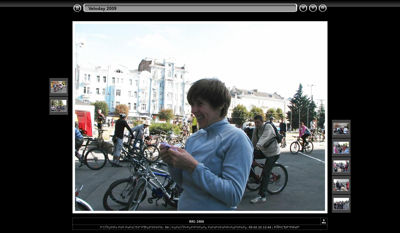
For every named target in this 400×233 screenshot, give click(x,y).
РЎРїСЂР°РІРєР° (287, 227)
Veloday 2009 (102, 8)
